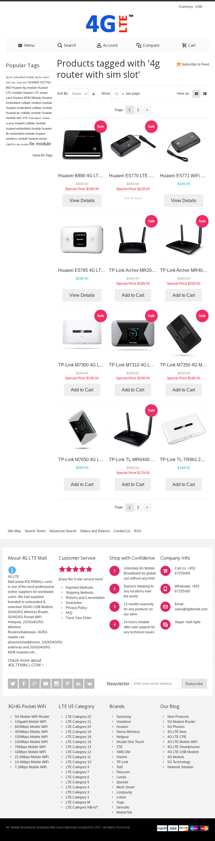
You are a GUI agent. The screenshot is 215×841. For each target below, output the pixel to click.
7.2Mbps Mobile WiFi (31, 767)
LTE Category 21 (78, 722)
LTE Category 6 (77, 777)
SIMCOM (123, 752)
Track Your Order (79, 618)
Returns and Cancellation (85, 598)
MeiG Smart (125, 787)
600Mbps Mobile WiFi (31, 727)
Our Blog (169, 706)
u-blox (121, 797)
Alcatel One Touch (130, 742)
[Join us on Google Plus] (35, 684)
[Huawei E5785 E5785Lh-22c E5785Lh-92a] (82, 240)
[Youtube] (46, 684)
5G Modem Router (181, 722)
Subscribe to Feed (195, 64)
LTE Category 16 (78, 742)
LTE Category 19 (78, 732)
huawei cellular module (30, 123)
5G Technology (178, 762)
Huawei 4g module (24, 87)
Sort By (62, 93)
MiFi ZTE (22, 118)
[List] (205, 94)
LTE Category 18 (78, 737)
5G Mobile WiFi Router (32, 717)
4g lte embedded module (20, 77)
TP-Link (122, 762)
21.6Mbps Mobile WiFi (32, 757)
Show (105, 93)
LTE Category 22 (78, 717)
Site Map (14, 531)
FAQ (69, 613)
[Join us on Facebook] (24, 684)
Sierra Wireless (128, 732)
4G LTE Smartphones (183, 747)
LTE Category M (78, 802)
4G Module (175, 757)
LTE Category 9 (77, 767)
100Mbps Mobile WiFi (31, 742)
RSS (137, 531)
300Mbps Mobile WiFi (31, 732)
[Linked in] (78, 684)
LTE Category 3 (77, 792)
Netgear (122, 737)
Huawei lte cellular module (23, 113)
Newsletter (118, 684)
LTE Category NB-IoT (82, 807)
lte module (40, 143)
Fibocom (123, 772)
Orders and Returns (95, 531)
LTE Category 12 (78, 752)
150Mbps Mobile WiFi (31, 737)
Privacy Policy (76, 608)
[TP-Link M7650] (82, 429)
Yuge (120, 802)
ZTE (119, 747)
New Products (178, 717)
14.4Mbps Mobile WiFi (32, 762)
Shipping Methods (80, 593)
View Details (82, 200)
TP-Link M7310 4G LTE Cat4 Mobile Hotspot (153, 365)
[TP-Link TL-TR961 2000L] (184, 429)
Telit (119, 767)
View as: (183, 93)
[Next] (147, 110)
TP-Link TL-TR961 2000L (185, 459)
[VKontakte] (89, 684)
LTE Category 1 (77, 797)
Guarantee (74, 603)
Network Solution (180, 767)
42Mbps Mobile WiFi (30, 752)
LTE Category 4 (77, 787)
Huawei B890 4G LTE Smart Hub (91, 175)
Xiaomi (121, 757)
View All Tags (42, 155)
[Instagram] (57, 684)
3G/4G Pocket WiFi (27, 706)
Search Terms (35, 531)
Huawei (122, 727)
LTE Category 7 (77, 772)
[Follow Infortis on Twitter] (13, 684)
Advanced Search (62, 531)
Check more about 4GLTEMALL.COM (24, 662)
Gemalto (122, 807)
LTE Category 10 (78, 762)
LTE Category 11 (78, 757)
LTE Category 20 (78, 727)
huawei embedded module (23, 128)
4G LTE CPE (176, 737)
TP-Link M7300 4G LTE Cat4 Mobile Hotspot (102, 365)
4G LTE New (176, 732)
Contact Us (122, 531)
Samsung (123, 717)
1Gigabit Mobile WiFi (30, 722)
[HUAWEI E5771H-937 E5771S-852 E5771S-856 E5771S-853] (184, 145)
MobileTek (124, 812)
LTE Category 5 (77, 782)
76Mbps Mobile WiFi (30, 747)
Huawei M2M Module (27, 97)
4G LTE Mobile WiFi (182, 742)
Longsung (124, 792)
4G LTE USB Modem (183, 752)
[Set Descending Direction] (93, 94)
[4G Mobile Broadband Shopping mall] (107, 25)
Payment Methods (79, 588)
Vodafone (123, 722)
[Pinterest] (67, 684)
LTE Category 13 (78, 747)
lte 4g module (21, 144)
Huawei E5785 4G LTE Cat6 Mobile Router (101, 270)
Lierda (121, 777)
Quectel (122, 782)
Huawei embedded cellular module (29, 107)
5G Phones (175, 727)
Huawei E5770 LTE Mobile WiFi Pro (145, 175)
